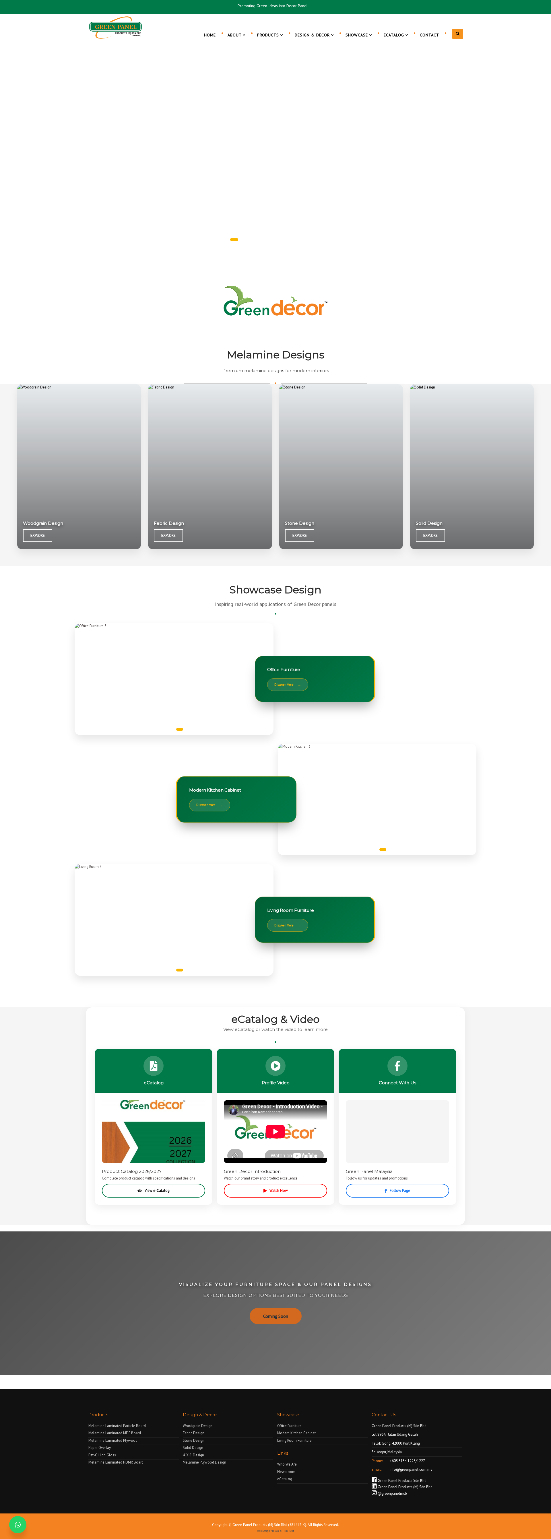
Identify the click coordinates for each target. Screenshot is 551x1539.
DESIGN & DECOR (313, 35)
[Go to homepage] (115, 27)
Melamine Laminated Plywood (112, 1440)
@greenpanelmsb (392, 1493)
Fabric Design (193, 1433)
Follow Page (400, 1190)
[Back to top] (535, 1523)
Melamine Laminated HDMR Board (115, 1462)
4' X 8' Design (193, 1455)
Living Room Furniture (294, 1440)
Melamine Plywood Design (204, 1462)
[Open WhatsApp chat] (17, 1524)
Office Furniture (289, 1425)
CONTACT (429, 35)
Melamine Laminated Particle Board (117, 1425)
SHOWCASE (357, 35)
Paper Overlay (99, 1447)
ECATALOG (395, 35)
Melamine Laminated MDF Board (114, 1433)
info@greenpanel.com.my (410, 1469)
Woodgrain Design (197, 1425)
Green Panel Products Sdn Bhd (401, 1480)
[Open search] (457, 34)
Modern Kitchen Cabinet (296, 1433)
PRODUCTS (268, 35)
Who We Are (287, 1464)
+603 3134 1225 (402, 1460)
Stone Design (193, 1440)
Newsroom (286, 1471)
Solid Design (193, 1447)
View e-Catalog (157, 1190)
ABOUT (235, 35)
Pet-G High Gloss (102, 1455)
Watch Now (278, 1190)
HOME (210, 35)
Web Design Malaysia (269, 1530)
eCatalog (284, 1478)
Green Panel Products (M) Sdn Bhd (404, 1486)
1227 (421, 1460)
